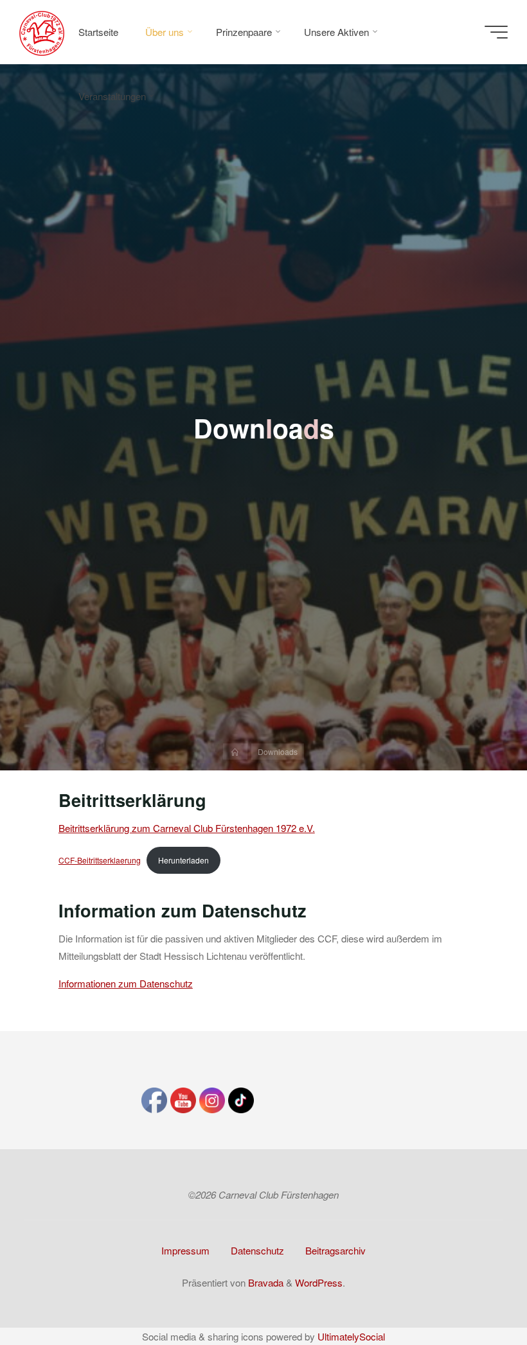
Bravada (264, 1282)
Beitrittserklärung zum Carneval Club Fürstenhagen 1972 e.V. (186, 828)
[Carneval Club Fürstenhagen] (41, 32)
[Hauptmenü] (496, 32)
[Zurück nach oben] (477, 1295)
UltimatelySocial (351, 1336)
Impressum (185, 1250)
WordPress (319, 1282)
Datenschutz (257, 1250)
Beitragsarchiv (335, 1250)
